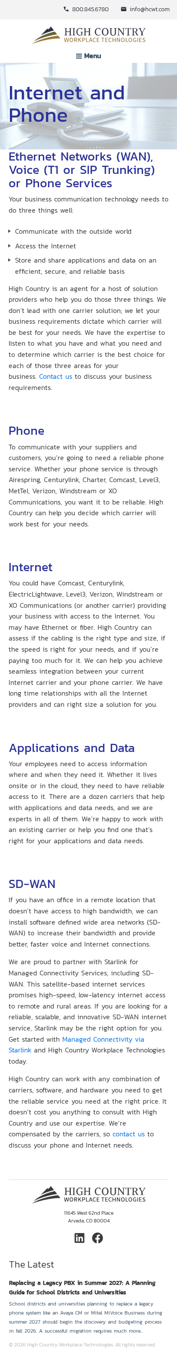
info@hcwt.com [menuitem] (150, 9)
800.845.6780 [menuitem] (90, 9)
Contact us (55, 376)
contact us (129, 1133)
